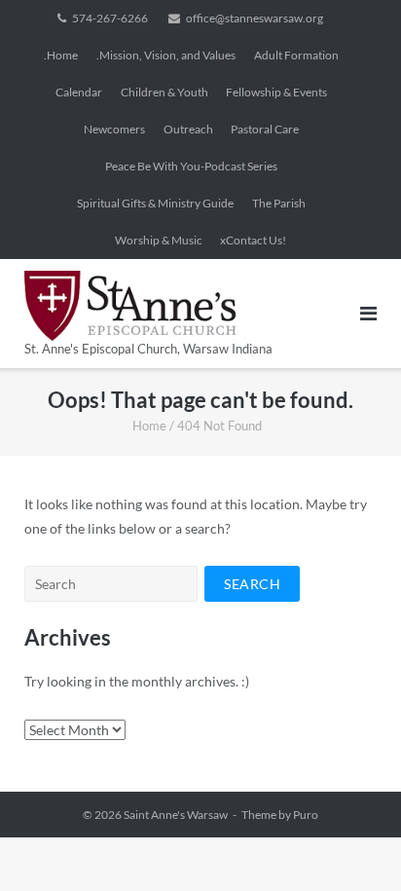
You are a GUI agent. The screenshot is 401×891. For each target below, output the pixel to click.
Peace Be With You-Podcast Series (191, 166)
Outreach (188, 129)
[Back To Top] (353, 844)
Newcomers (114, 129)
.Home (61, 55)
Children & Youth (164, 92)
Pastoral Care (265, 129)
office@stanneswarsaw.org (254, 18)
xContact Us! (253, 240)
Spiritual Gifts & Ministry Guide (155, 203)
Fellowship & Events (276, 92)
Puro (305, 814)
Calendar (78, 92)
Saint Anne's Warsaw (176, 814)
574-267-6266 (110, 18)
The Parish (279, 203)
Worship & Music (158, 240)
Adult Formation (296, 55)
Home (149, 425)
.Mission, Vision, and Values (166, 55)
